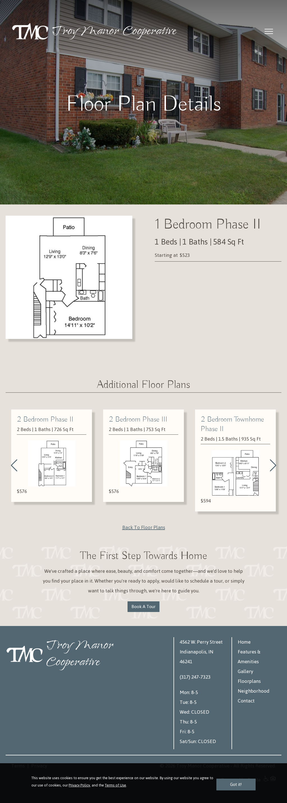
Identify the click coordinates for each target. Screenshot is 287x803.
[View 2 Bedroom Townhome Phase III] (235, 473)
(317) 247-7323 (195, 677)
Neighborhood (253, 691)
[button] (14, 465)
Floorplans (249, 681)
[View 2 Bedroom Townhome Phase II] (143, 473)
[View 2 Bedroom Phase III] (51, 463)
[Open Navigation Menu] (269, 31)
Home (244, 642)
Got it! (236, 784)
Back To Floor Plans (143, 527)
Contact (246, 701)
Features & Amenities (249, 656)
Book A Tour (143, 606)
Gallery (245, 671)
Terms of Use (115, 785)
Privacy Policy (79, 785)
